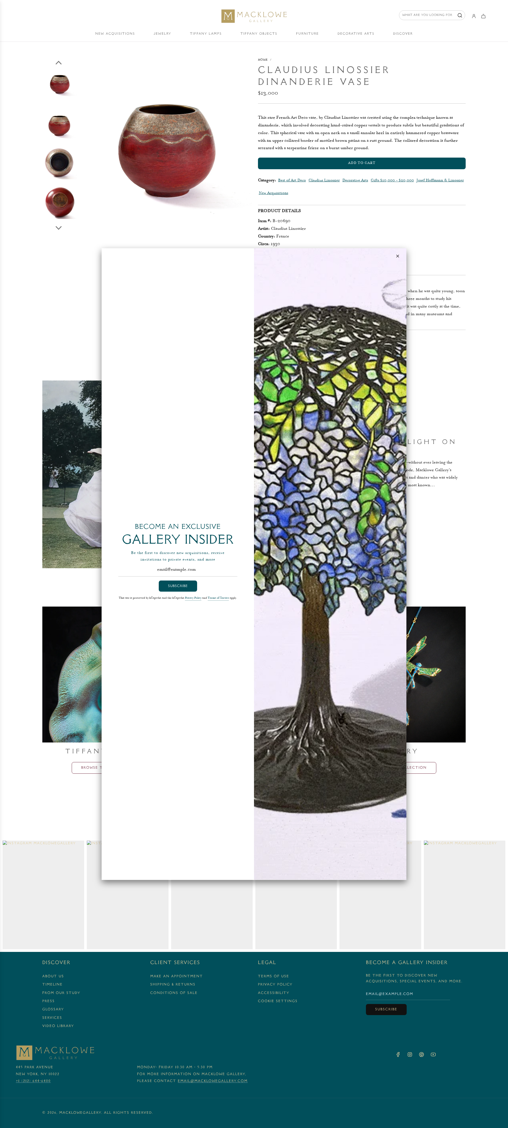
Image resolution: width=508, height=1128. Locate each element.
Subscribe (178, 586)
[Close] (397, 256)
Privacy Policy (193, 598)
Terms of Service (218, 598)
